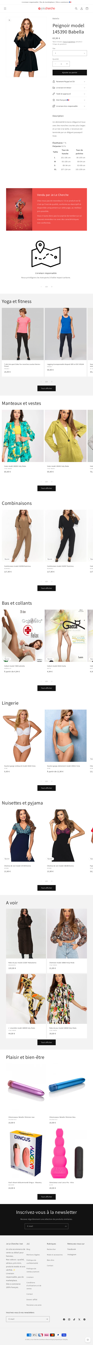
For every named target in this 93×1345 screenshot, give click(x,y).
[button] (5, 8)
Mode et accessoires (55, 1255)
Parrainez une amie (34, 1305)
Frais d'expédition (69, 42)
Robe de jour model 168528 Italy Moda (63, 1028)
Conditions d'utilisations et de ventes (34, 1285)
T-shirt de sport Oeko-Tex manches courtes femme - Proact (22, 365)
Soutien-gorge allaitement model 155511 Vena (63, 766)
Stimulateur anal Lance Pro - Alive (61, 1182)
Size (54, 48)
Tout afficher (46, 388)
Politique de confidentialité (32, 1261)
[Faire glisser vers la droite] (51, 286)
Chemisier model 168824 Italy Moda (61, 963)
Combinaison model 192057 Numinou (60, 566)
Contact (30, 1294)
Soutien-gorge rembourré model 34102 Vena (20, 766)
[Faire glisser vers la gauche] (41, 286)
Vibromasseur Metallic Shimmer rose (21, 1117)
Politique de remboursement (33, 1270)
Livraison (30, 1277)
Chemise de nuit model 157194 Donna (17, 866)
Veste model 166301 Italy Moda (15, 466)
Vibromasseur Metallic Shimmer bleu (62, 1117)
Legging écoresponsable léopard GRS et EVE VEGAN (65, 364)
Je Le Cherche (34, 1339)
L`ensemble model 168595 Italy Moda (21, 1028)
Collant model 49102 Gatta (56, 666)
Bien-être (50, 1260)
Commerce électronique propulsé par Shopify (53, 1339)
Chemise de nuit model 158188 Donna (60, 866)
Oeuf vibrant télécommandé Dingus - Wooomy (25, 1182)
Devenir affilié (32, 1299)
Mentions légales (33, 1255)
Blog (28, 1249)
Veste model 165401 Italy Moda (58, 466)
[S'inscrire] (65, 1226)
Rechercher (51, 1249)
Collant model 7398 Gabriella (14, 666)
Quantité (56, 59)
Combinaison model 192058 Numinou (17, 566)
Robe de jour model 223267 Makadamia (22, 963)
